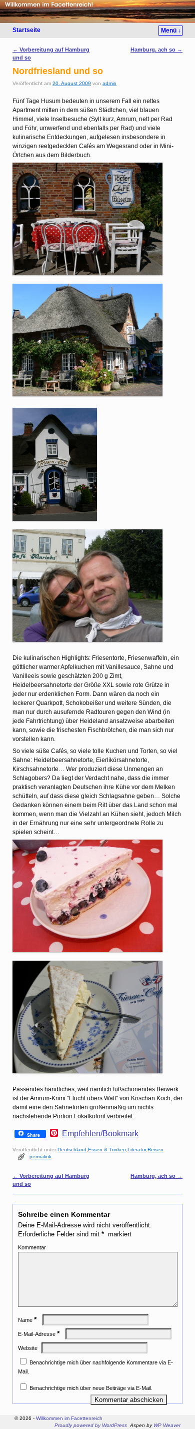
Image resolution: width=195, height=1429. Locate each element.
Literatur (137, 1149)
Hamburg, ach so (156, 50)
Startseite (26, 30)
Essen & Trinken (107, 1149)
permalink (41, 1156)
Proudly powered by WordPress (90, 1425)
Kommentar (32, 1247)
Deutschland (72, 1149)
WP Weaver (167, 1425)
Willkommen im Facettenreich (69, 1418)
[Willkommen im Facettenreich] (97, 11)
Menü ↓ (171, 30)
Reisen (156, 1149)
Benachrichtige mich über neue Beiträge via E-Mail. (91, 1388)
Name (27, 1320)
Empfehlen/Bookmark (100, 1134)
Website (28, 1348)
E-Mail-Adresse (39, 1334)
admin (109, 83)
